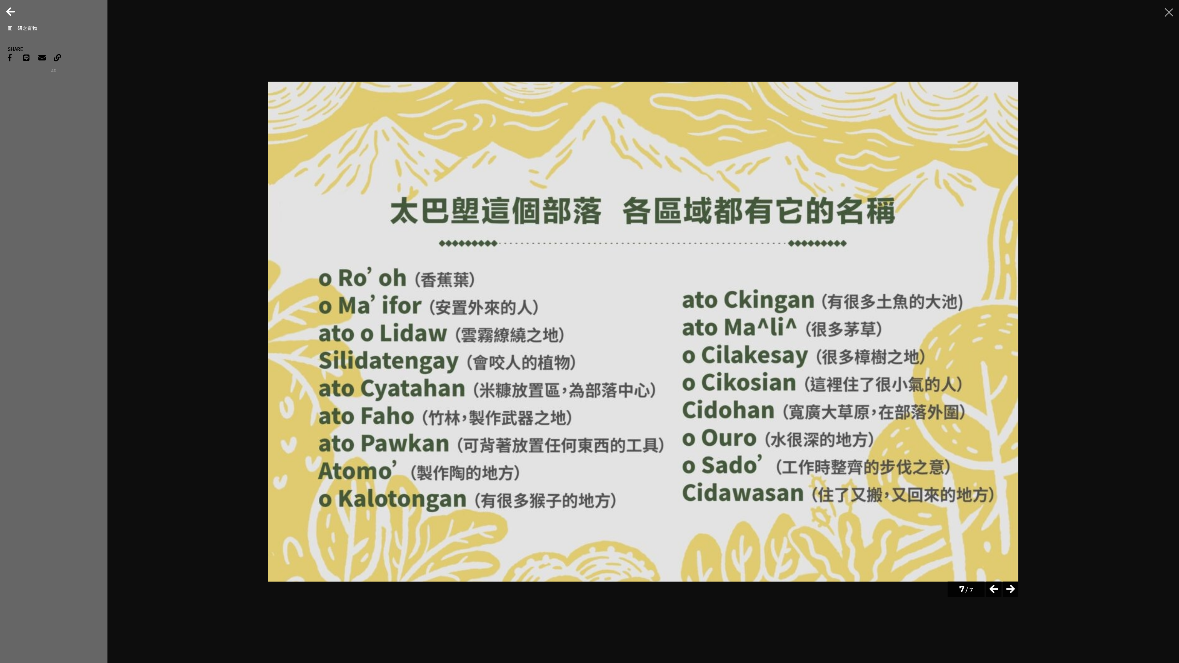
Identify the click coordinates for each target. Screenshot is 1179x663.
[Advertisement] (54, 111)
